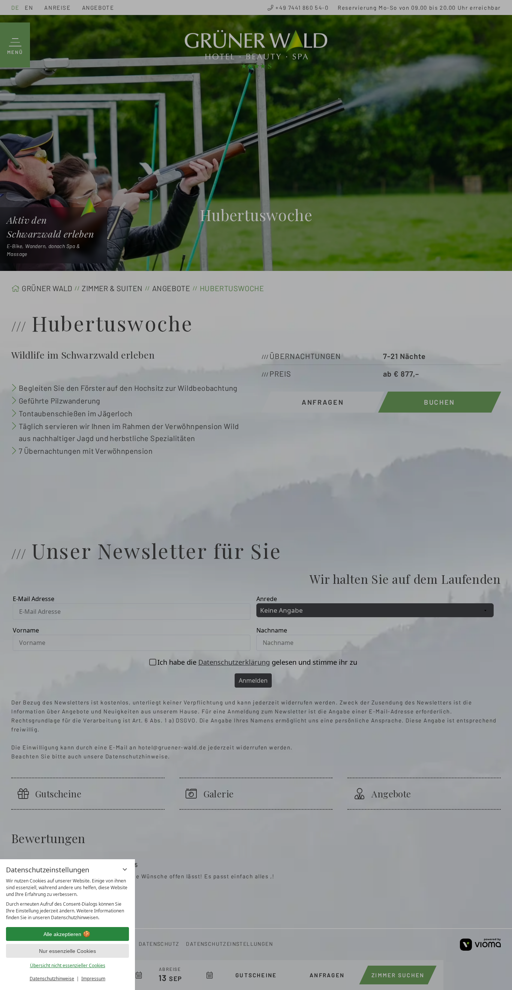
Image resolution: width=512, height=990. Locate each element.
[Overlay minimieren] (125, 869)
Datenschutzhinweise (52, 978)
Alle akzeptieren (62, 934)
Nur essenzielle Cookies (67, 951)
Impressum (93, 978)
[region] (67, 899)
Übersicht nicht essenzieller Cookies (67, 965)
